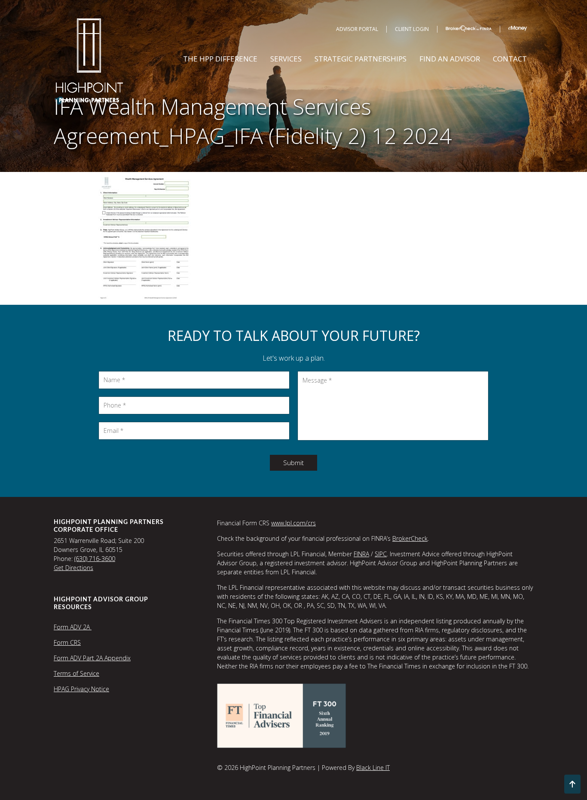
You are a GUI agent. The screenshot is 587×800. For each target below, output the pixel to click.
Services (286, 59)
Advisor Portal (357, 29)
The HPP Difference (220, 59)
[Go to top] (572, 784)
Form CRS (67, 642)
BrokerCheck (410, 538)
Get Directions (73, 568)
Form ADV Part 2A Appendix (92, 658)
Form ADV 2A (73, 627)
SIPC (381, 554)
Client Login (412, 29)
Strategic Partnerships (361, 59)
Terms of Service (76, 673)
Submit (293, 462)
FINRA (361, 554)
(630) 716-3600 (94, 559)
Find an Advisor (449, 59)
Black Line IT (373, 767)
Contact (510, 59)
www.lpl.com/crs (293, 523)
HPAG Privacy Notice (81, 689)
